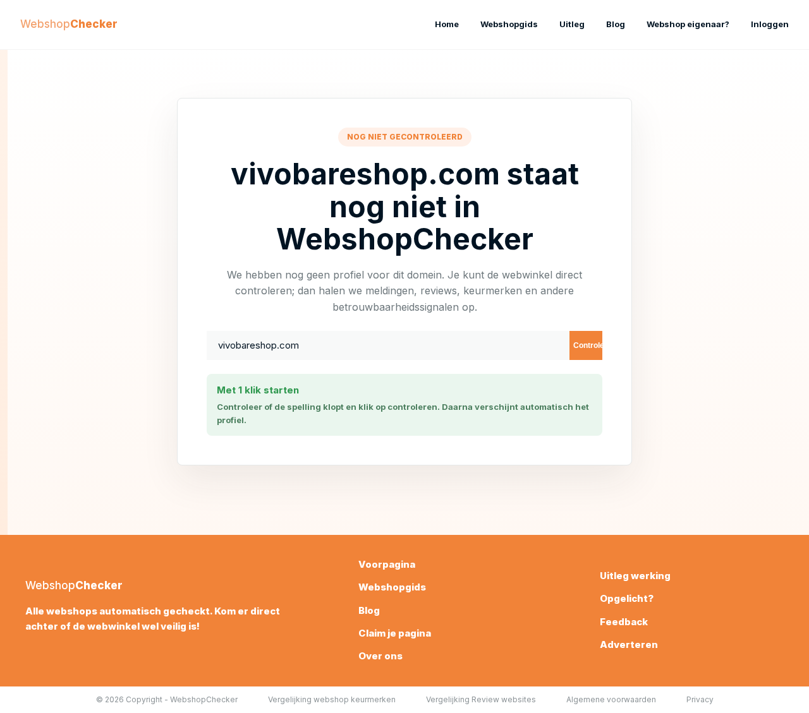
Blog (615, 24)
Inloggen (770, 24)
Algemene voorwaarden (611, 699)
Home (447, 24)
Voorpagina (386, 564)
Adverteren (629, 644)
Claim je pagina (394, 633)
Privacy (700, 699)
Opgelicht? (627, 598)
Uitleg (572, 24)
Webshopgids (509, 24)
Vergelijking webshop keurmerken (332, 699)
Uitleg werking (635, 576)
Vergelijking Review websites (481, 699)
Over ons (380, 656)
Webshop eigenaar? (688, 24)
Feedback (624, 622)
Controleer (587, 345)
